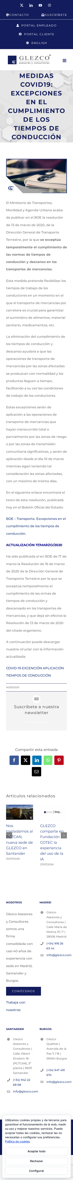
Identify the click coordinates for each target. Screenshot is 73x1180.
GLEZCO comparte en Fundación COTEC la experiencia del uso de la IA (52, 842)
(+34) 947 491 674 (55, 1072)
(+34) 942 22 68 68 (21, 1082)
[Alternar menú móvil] (65, 60)
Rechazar (36, 1161)
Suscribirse (36, 722)
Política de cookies (17, 1141)
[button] (9, 835)
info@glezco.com (56, 955)
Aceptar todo (37, 1151)
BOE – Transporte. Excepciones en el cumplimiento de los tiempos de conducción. (36, 526)
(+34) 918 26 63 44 (54, 946)
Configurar (36, 1170)
